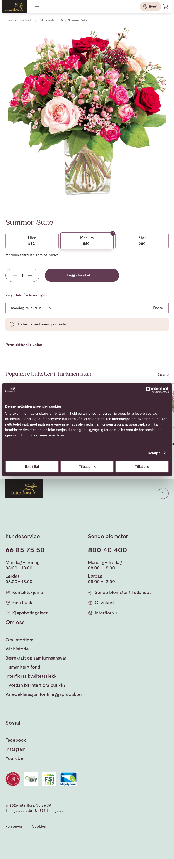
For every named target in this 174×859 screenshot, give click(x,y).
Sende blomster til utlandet (123, 592)
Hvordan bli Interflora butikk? (35, 685)
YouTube (14, 758)
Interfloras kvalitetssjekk (31, 676)
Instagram (15, 749)
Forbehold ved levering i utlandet (42, 324)
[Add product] (30, 275)
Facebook (15, 740)
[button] (163, 493)
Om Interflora (19, 639)
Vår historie (17, 648)
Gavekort (104, 602)
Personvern (14, 826)
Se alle (163, 375)
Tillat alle (142, 466)
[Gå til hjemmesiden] (14, 6)
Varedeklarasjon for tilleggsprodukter (43, 694)
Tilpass (84, 466)
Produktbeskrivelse (23, 344)
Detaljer (154, 453)
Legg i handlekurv (82, 275)
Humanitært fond (22, 667)
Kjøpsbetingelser (30, 612)
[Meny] (37, 6)
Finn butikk (23, 602)
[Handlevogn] (166, 6)
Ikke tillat (32, 466)
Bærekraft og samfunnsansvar (35, 657)
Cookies (39, 826)
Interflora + (106, 612)
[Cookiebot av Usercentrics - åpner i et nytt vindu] (149, 389)
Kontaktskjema (27, 592)
